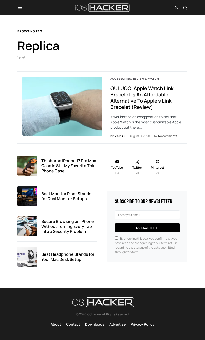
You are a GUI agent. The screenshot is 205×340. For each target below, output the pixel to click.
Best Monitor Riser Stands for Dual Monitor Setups (67, 196)
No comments (167, 136)
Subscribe (145, 228)
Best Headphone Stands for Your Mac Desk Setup (68, 256)
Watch (153, 78)
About (56, 324)
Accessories (120, 78)
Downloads (94, 324)
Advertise (118, 324)
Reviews (139, 78)
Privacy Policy (142, 324)
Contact (73, 324)
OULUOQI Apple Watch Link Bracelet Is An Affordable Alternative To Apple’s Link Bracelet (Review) (142, 97)
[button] (20, 8)
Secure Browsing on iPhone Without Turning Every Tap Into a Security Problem (68, 226)
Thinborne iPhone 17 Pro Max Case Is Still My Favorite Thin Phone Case (69, 166)
